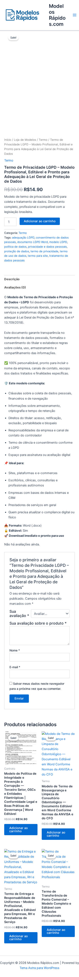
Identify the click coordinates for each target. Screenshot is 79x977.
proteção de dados (16, 251)
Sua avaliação (19, 613)
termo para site (38, 255)
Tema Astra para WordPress (39, 968)
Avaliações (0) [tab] (15, 287)
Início (7, 139)
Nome (14, 650)
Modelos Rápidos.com (57, 15)
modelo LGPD (58, 242)
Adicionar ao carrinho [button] (18, 829)
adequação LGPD (23, 237)
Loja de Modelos (25, 139)
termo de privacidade (44, 251)
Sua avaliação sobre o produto (38, 623)
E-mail (14, 667)
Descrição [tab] (12, 279)
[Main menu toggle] (74, 15)
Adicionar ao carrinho (40, 221)
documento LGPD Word (32, 242)
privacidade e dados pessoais (47, 246)
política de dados (15, 246)
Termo (43, 139)
